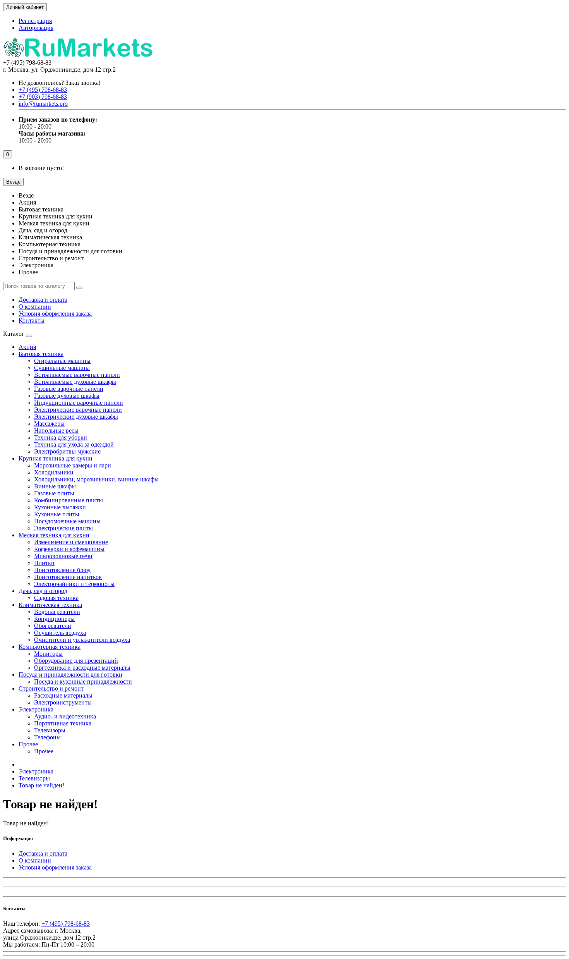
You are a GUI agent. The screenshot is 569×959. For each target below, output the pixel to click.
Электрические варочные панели (78, 409)
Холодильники (54, 472)
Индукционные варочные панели (78, 402)
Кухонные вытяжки (60, 507)
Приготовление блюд (62, 570)
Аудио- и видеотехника (65, 716)
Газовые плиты (54, 493)
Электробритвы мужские (67, 451)
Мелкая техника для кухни (54, 535)
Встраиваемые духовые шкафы (75, 381)
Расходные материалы (63, 695)
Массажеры (49, 423)
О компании (35, 306)
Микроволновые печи (63, 556)
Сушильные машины (62, 367)
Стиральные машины (62, 360)
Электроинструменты (63, 702)
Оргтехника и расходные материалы (82, 667)
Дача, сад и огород (43, 591)
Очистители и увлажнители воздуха (82, 639)
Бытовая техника (41, 354)
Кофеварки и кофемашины (69, 549)
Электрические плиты (63, 528)
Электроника (36, 709)
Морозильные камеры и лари (72, 465)
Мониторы (48, 653)
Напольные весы (56, 430)
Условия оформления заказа (55, 313)
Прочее (28, 744)
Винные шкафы (55, 486)
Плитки (44, 563)
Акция (27, 347)
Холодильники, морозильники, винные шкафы (96, 479)
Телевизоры (49, 730)
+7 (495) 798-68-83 (65, 923)
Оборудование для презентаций (76, 660)
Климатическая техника (50, 605)
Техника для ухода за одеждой (74, 444)
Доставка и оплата (43, 299)
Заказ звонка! (60, 82)
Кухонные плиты (56, 514)
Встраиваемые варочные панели (77, 374)
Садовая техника (56, 598)
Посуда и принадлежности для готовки (70, 674)
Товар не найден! (41, 785)
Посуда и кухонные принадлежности (83, 681)
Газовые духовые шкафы (66, 395)
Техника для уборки (60, 437)
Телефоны (47, 737)
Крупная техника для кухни (56, 458)
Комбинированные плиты (68, 500)
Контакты (32, 320)
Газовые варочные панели (68, 388)
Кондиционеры (54, 618)
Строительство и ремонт (51, 688)
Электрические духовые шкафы (76, 416)
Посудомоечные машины (67, 521)
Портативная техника (62, 723)
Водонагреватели (57, 611)
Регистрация (35, 20)
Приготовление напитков (68, 577)
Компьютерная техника (50, 646)
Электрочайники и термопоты (74, 584)
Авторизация (36, 27)
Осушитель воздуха (60, 632)
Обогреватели (52, 625)
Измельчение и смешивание (71, 542)
